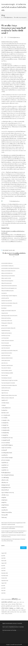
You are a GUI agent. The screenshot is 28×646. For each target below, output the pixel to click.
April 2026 (3, 558)
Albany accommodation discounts (8, 270)
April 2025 (3, 570)
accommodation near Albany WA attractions (10, 268)
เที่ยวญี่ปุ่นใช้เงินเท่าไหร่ (5, 487)
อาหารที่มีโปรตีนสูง (5, 477)
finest (17, 604)
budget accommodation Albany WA (8, 310)
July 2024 (3, 585)
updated (24, 611)
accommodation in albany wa (7, 265)
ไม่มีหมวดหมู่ (4, 517)
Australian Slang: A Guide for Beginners (9, 295)
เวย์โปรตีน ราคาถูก (5, 495)
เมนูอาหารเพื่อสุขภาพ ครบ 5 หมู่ (7, 492)
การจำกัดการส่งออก (5, 402)
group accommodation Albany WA (8, 328)
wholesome (10, 613)
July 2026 (3, 555)
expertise (9, 604)
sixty (18, 611)
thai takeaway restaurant (6, 378)
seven (15, 611)
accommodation (7, 599)
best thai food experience (6, 305)
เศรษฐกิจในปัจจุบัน (5, 505)
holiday (17, 606)
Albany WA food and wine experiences (9, 285)
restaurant (23, 610)
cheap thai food (4, 313)
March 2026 (3, 560)
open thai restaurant (5, 348)
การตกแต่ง (3, 405)
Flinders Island (4, 325)
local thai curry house (5, 335)
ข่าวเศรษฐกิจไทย (4, 435)
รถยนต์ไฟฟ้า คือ (4, 467)
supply (21, 611)
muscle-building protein (6, 345)
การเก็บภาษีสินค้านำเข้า (6, 407)
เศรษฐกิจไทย (4, 507)
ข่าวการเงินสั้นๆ (4, 417)
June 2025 (3, 568)
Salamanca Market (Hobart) (7, 358)
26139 (2, 599)
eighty (6, 604)
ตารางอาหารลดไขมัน (5, 442)
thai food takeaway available (7, 373)
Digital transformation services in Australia (12, 623)
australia (4, 602)
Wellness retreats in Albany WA (7, 397)
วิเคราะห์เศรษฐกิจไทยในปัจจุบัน (7, 475)
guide (14, 606)
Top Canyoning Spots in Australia (8, 383)
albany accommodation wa (6, 273)
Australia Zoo (4, 293)
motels (2, 610)
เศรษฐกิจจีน (3, 497)
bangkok (14, 602)
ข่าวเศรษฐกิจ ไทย (4, 425)
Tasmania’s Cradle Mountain (7, 365)
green (11, 606)
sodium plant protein (5, 360)
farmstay (13, 604)
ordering (13, 610)
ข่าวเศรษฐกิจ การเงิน (5, 420)
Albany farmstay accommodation (8, 275)
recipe (17, 610)
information (5, 608)
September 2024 (4, 580)
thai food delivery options (6, 370)
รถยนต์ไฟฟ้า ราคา (5, 470)
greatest (8, 606)
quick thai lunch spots (5, 355)
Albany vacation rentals (6, 278)
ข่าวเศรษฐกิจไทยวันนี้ (5, 440)
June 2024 (3, 588)
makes (15, 608)
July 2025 (3, 565)
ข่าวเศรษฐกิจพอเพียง (5, 430)
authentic (10, 602)
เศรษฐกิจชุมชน (4, 500)
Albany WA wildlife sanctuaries (7, 290)
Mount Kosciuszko (5, 343)
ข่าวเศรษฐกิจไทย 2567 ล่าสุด (7, 437)
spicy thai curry (4, 363)
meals (18, 608)
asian (19, 599)
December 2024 (4, 573)
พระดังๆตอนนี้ (4, 450)
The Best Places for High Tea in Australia (9, 380)
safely (8, 611)
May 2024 (3, 590)
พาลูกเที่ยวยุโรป (4, 455)
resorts (19, 610)
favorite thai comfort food (6, 320)
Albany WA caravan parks (6, 283)
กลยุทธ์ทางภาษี (4, 400)
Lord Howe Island (5, 338)
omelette (9, 610)
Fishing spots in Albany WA (6, 323)
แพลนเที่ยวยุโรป (4, 510)
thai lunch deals (4, 375)
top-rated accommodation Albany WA (9, 385)
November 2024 (4, 575)
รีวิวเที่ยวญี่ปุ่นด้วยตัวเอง (15, 37)
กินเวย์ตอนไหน (4, 410)
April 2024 (3, 593)
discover (3, 604)
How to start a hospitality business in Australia (13, 627)
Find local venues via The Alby (9, 630)
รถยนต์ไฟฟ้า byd (4, 462)
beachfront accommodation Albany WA (9, 303)
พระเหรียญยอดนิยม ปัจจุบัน (6, 452)
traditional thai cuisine (5, 387)
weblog (6, 613)
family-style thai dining (6, 318)
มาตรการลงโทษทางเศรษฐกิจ (7, 457)
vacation (2, 613)
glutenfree (3, 606)
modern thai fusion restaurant (7, 340)
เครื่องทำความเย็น (4, 480)
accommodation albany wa (6, 263)
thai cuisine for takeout (6, 368)
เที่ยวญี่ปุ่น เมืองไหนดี (5, 485)
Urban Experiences (5, 390)
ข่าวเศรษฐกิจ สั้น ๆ (4, 422)
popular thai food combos (6, 353)
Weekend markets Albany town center (9, 395)
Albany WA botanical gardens (7, 280)
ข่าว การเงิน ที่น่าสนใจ (5, 415)
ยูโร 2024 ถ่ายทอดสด (5, 460)
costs (21, 602)
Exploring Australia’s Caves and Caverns (9, 315)
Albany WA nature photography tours (9, 288)
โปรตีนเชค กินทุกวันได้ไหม (6, 512)
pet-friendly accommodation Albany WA (9, 350)
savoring (12, 611)
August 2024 (3, 583)
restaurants (4, 611)
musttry (6, 610)
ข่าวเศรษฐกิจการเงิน (5, 427)
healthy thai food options (6, 333)
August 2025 (3, 563)
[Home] (1, 17)
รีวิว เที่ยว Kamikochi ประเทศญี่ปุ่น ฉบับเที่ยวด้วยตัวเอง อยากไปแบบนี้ (14, 253)
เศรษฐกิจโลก (3, 502)
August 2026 (3, 553)
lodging (11, 608)
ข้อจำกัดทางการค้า (5, 412)
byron (18, 602)
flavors (20, 604)
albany (15, 598)
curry (23, 602)
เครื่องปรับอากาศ (4, 482)
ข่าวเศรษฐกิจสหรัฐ (5, 432)
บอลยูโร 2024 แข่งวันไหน (6, 447)
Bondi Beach (3, 308)
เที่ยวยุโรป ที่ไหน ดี (5, 490)
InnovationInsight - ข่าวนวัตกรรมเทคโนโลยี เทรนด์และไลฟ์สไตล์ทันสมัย (13, 7)
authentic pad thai (5, 298)
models (21, 608)
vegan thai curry (4, 392)
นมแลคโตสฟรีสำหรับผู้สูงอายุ (7, 445)
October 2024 (4, 578)
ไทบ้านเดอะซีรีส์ (4, 515)
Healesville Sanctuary (5, 330)
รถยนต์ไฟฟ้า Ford (4, 465)
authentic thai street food (6, 300)
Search (2, 545)
